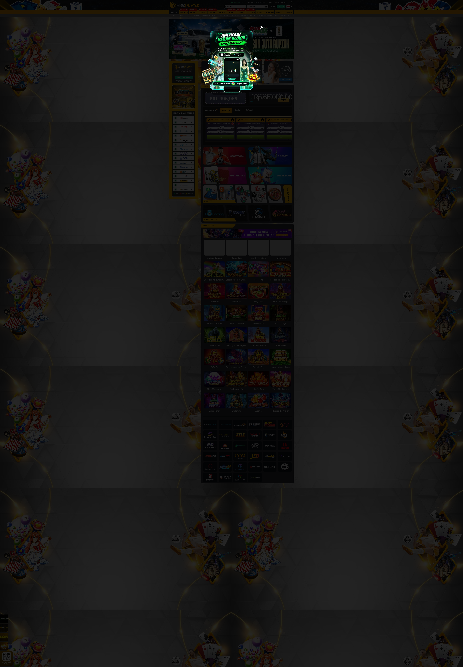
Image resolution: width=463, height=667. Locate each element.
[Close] (261, 28)
